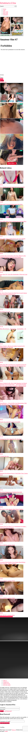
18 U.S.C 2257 (7, 685)
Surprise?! (5, 14)
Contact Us (6, 682)
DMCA (5, 680)
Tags (4, 10)
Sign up (14, 730)
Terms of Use (6, 683)
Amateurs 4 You (8, 2)
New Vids (5, 11)
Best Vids (5, 13)
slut (5, 82)
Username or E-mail (5, 721)
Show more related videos (6, 616)
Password (2, 709)
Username (2, 707)
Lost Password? (8, 711)
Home (4, 9)
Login (2, 711)
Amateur (2, 82)
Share (2, 80)
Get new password (5, 723)
